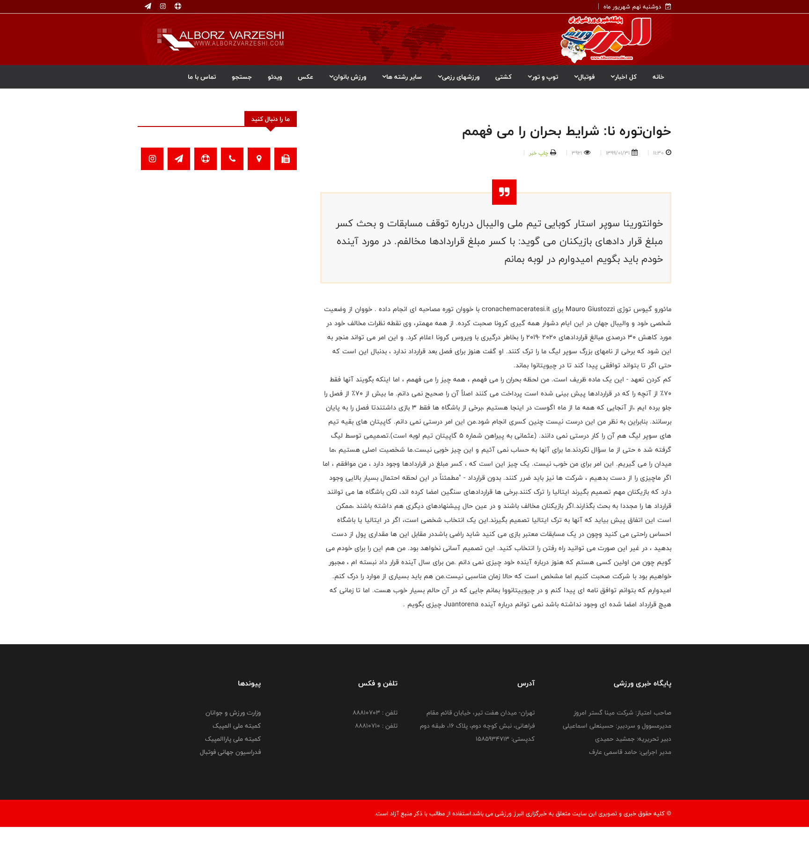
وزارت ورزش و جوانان (233, 712)
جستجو (242, 76)
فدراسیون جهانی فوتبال (230, 752)
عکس (305, 76)
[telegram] (148, 6)
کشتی (503, 76)
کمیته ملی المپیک (237, 725)
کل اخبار (626, 76)
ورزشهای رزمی (460, 76)
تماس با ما (202, 76)
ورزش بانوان (349, 76)
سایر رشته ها (404, 76)
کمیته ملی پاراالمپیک (233, 738)
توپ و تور (545, 76)
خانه (658, 76)
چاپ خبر (538, 152)
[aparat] (177, 6)
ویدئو (275, 76)
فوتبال (586, 76)
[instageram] (162, 6)
